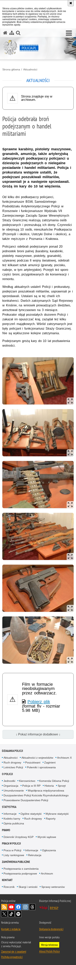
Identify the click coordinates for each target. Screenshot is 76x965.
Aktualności (30, 69)
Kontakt (7, 880)
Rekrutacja (34, 855)
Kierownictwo (27, 780)
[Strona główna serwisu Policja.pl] (5, 32)
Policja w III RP (31, 785)
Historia (49, 785)
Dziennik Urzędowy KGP (19, 836)
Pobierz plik (38, 701)
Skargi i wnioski (28, 886)
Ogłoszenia (49, 850)
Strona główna (11, 69)
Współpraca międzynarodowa (46, 790)
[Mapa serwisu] (11, 32)
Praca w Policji (11, 843)
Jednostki (9, 780)
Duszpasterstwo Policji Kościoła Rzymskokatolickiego (36, 795)
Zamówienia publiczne (16, 862)
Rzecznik (9, 886)
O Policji (7, 774)
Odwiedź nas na (11, 907)
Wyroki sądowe (46, 836)
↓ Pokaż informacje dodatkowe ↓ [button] (38, 734)
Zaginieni (50, 762)
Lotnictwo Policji (13, 767)
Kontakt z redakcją (10, 929)
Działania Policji (12, 751)
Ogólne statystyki (31, 813)
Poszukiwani (32, 762)
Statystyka (9, 807)
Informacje (10, 813)
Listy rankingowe (14, 855)
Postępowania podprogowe (20, 873)
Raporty (51, 818)
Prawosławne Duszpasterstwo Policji (26, 800)
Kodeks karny (12, 818)
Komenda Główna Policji (54, 780)
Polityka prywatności (12, 957)
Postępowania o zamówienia (21, 868)
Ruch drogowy (12, 762)
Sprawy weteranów (53, 886)
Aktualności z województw (37, 757)
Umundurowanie (14, 790)
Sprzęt (62, 785)
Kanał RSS (4, 907)
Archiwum (47, 873)
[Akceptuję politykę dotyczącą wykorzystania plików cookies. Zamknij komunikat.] (71, 3)
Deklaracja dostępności (51, 929)
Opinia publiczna (14, 823)
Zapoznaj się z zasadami (13, 951)
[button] (69, 33)
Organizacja (11, 785)
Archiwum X (64, 757)
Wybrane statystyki (57, 813)
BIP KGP (54, 908)
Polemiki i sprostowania (41, 767)
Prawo (6, 830)
